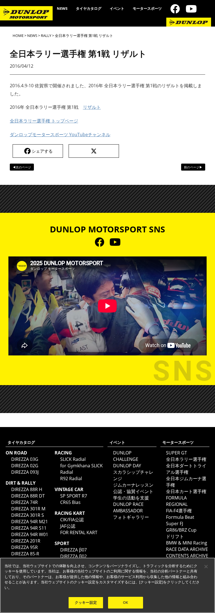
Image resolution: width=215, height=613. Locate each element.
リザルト (92, 107)
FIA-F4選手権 (179, 511)
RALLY (46, 35)
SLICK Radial (73, 459)
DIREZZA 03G (24, 459)
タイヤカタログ (88, 8)
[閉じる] (206, 566)
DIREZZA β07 (73, 550)
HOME (18, 35)
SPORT (62, 543)
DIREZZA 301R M (28, 509)
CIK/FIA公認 (72, 520)
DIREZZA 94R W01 (29, 534)
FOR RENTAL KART (78, 532)
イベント (117, 8)
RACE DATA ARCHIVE (187, 549)
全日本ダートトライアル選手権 (186, 469)
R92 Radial (71, 478)
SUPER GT (176, 453)
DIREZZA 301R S (27, 515)
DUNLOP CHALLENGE (125, 456)
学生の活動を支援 (131, 498)
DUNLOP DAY (127, 466)
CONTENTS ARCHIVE (187, 556)
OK (125, 602)
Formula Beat (180, 517)
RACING (63, 453)
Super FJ (174, 523)
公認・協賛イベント (133, 491)
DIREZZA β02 (73, 556)
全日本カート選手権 (186, 491)
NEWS (62, 8)
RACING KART (70, 513)
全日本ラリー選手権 (186, 459)
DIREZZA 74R (24, 502)
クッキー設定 (86, 602)
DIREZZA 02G (24, 466)
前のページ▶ (193, 167)
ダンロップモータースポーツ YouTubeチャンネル (60, 134)
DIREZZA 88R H (26, 489)
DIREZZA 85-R (25, 554)
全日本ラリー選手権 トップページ (44, 121)
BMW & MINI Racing (186, 543)
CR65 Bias (70, 502)
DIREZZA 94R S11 (28, 528)
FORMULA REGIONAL (177, 501)
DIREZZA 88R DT (28, 496)
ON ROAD (16, 453)
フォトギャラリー (131, 517)
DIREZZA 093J (25, 472)
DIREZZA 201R (25, 541)
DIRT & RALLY (21, 483)
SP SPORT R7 (73, 496)
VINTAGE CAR (69, 489)
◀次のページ (22, 167)
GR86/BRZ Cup (181, 530)
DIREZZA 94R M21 (29, 521)
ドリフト (175, 536)
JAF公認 (67, 526)
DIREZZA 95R (24, 547)
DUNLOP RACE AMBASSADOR (128, 507)
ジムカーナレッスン (133, 485)
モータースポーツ (147, 8)
